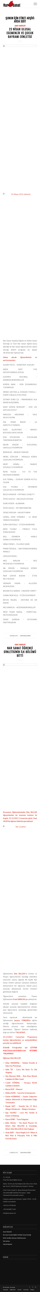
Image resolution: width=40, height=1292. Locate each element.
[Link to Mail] (35, 1287)
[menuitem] (34, 4)
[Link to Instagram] (32, 1287)
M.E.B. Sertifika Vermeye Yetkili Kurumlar (14, 1238)
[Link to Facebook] (29, 1287)
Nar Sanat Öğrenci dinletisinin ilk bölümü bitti (20, 652)
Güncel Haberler (7, 1244)
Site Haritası (6, 1241)
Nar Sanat (12, 1287)
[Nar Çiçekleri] (20, 736)
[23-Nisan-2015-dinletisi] (20, 117)
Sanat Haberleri (20, 25)
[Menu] (34, 4)
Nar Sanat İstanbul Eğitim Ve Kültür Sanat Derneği (17, 1235)
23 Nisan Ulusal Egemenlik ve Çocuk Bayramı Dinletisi (20, 33)
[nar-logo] (16, 4)
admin (28, 636)
